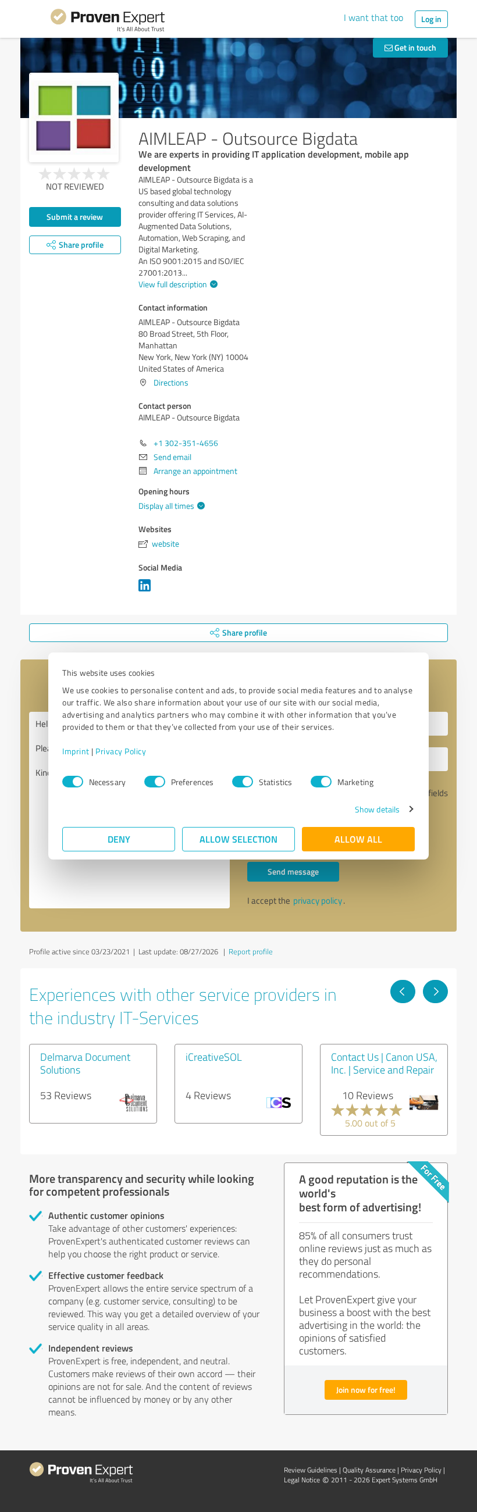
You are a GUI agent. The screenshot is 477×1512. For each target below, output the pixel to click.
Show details (377, 809)
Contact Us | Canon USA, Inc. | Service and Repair (384, 1063)
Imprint (76, 751)
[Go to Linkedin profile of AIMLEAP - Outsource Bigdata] (146, 591)
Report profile (251, 951)
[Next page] (435, 991)
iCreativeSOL (214, 1057)
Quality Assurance (369, 1470)
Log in (431, 18)
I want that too (373, 17)
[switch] (154, 781)
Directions (171, 382)
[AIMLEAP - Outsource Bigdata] (74, 117)
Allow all (358, 839)
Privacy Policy (120, 751)
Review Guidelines (310, 1470)
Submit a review (75, 216)
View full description (172, 284)
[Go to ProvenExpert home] (108, 22)
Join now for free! (366, 1389)
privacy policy (317, 900)
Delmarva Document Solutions (85, 1063)
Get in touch (414, 47)
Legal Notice (302, 1480)
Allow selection (238, 839)
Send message (293, 871)
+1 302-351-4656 (186, 442)
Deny (119, 839)
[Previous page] (402, 991)
